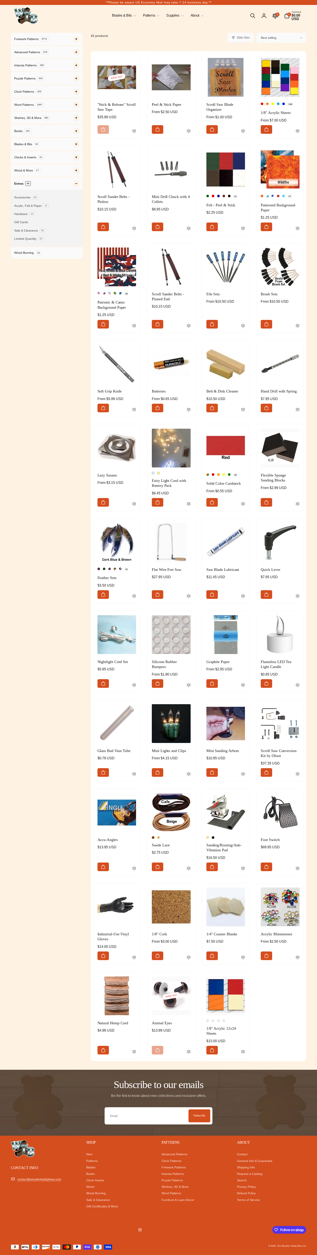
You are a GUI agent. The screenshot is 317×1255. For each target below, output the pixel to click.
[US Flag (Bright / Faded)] (109, 293)
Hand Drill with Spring (279, 391)
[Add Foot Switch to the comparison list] (298, 868)
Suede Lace (161, 845)
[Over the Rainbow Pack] (207, 474)
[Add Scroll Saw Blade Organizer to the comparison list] (243, 131)
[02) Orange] (267, 104)
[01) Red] (262, 104)
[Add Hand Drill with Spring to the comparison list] (298, 410)
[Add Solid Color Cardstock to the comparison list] (243, 504)
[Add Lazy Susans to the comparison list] (134, 504)
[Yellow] (224, 474)
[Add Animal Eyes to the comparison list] (189, 1052)
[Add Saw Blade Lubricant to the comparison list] (243, 596)
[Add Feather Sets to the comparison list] (134, 596)
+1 (235, 196)
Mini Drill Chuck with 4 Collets (171, 199)
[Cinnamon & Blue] (109, 569)
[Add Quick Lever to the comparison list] (298, 596)
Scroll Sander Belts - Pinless (113, 199)
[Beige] (158, 837)
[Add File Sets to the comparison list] (243, 326)
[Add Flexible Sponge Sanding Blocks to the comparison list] (298, 504)
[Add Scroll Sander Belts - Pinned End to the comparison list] (189, 326)
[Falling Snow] (267, 196)
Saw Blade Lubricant (222, 569)
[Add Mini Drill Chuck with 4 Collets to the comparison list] (189, 228)
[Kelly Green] (207, 196)
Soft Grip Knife (109, 391)
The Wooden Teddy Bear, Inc (291, 1246)
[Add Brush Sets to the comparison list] (298, 326)
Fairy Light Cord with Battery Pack (169, 483)
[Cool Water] (283, 196)
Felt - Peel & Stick (220, 205)
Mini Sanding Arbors (222, 751)
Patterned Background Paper (278, 207)
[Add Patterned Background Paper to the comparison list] (298, 228)
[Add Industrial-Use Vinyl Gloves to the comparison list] (134, 957)
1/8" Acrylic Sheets (276, 113)
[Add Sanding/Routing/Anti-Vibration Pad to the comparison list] (243, 868)
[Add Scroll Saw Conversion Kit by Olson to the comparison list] (298, 774)
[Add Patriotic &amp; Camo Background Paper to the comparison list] (134, 326)
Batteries (158, 391)
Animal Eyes (162, 1023)
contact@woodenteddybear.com (39, 1179)
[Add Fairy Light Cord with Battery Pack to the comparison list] (189, 504)
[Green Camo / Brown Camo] (115, 293)
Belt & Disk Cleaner (222, 391)
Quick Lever (270, 569)
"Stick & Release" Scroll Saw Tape (116, 107)
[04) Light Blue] (278, 104)
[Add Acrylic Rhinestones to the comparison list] (298, 957)
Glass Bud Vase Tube (114, 751)
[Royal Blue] (218, 196)
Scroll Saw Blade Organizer (219, 107)
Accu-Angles (107, 840)
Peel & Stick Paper (166, 104)
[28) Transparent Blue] (224, 1021)
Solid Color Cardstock (223, 483)
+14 (290, 104)
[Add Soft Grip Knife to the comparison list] (134, 410)
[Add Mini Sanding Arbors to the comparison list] (243, 774)
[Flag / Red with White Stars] (104, 293)
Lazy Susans (107, 475)
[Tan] (207, 837)
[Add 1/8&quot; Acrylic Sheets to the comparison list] (298, 131)
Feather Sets (106, 578)
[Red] (213, 196)
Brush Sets (269, 294)
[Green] (229, 474)
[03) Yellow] (272, 104)
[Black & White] (120, 569)
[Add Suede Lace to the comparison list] (189, 868)
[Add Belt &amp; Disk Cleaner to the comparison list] (243, 410)
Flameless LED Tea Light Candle (276, 664)
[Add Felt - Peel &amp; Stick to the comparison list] (243, 228)
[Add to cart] (103, 129)
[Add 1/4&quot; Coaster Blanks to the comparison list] (243, 957)
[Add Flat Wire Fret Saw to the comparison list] (189, 596)
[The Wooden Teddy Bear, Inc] (23, 1156)
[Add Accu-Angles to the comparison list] (134, 868)
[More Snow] (272, 196)
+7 (289, 196)
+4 (235, 475)
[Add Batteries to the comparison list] (189, 410)
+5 (126, 294)
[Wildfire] (262, 196)
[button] (123, 16)
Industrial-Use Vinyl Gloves (113, 936)
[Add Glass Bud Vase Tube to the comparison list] (134, 774)
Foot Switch (270, 840)
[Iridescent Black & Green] (104, 569)
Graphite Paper (218, 662)
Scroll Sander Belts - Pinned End (168, 296)
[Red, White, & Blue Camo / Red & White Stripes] (98, 293)
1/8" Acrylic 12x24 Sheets (221, 1030)
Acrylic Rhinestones (276, 934)
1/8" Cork (159, 934)
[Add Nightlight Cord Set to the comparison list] (134, 685)
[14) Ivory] (213, 1021)
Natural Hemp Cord (112, 1023)
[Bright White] (153, 473)
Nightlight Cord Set (112, 662)
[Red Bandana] (278, 196)
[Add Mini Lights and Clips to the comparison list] (189, 774)
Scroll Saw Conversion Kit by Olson (279, 753)
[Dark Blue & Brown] (98, 569)
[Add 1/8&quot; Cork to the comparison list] (189, 957)
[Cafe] (153, 837)
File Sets (213, 294)
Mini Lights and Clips (169, 751)
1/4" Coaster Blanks (221, 934)
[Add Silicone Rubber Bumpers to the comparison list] (189, 685)
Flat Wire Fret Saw (166, 569)
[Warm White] (158, 473)
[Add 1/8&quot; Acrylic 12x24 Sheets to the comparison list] (243, 1052)
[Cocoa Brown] (224, 196)
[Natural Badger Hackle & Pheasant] (115, 569)
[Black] (229, 196)
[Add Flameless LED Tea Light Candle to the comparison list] (298, 685)
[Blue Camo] (120, 293)
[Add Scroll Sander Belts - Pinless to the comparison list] (134, 228)
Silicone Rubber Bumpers (164, 664)
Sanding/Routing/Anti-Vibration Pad (224, 847)
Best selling (268, 37)
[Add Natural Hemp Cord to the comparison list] (134, 1052)
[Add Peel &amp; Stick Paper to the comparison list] (189, 131)
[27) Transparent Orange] (218, 1021)
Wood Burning (27, 252)
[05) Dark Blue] (283, 104)
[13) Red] (207, 1021)
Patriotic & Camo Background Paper (111, 304)
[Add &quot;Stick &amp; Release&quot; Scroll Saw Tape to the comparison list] (134, 131)
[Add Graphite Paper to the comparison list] (243, 685)
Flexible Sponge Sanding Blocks (273, 477)
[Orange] (218, 474)
